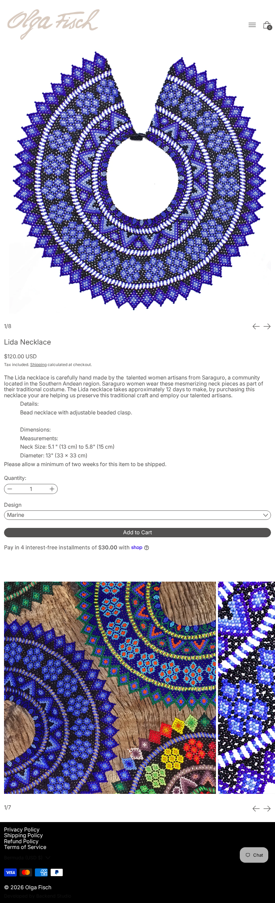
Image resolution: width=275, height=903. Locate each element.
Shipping (38, 364)
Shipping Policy (23, 835)
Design (12, 505)
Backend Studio (53, 896)
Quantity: (15, 478)
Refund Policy (21, 841)
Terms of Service (25, 847)
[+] (52, 489)
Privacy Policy (22, 829)
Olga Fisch (38, 887)
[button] (137, 183)
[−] (9, 489)
